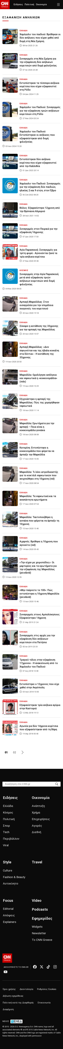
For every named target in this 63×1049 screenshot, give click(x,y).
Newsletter (39, 933)
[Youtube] (5, 972)
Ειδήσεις (18, 4)
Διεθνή (36, 832)
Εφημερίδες (42, 918)
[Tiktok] (48, 967)
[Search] (56, 784)
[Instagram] (55, 967)
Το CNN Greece (42, 940)
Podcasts (40, 909)
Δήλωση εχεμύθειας (13, 996)
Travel (37, 862)
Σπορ (6, 825)
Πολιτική (29, 4)
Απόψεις (9, 915)
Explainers (9, 922)
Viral (6, 845)
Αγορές (37, 825)
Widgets (37, 926)
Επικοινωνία (44, 1002)
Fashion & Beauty (14, 877)
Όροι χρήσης (9, 989)
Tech (6, 832)
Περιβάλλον (11, 838)
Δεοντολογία (26, 989)
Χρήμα (36, 812)
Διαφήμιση (8, 1009)
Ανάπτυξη (38, 806)
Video (36, 900)
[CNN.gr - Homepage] (5, 4)
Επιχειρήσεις (41, 819)
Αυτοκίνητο (10, 883)
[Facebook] (35, 967)
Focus (8, 900)
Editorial (8, 909)
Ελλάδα (8, 806)
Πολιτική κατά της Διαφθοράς (18, 1002)
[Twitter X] (41, 967)
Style (7, 862)
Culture (7, 870)
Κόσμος (8, 812)
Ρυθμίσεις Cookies (46, 989)
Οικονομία (41, 4)
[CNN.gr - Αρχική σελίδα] (7, 958)
